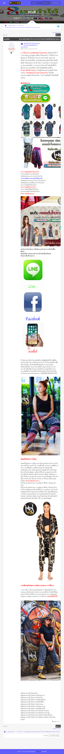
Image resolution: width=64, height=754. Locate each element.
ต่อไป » (59, 32)
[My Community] (15, 2)
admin (11, 43)
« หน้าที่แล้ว (54, 32)
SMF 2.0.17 (19, 751)
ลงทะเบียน (47, 18)
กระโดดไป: (45, 735)
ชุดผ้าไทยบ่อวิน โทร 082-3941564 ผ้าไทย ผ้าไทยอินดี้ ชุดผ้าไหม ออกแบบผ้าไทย (30, 45)
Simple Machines (31, 751)
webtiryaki (44, 751)
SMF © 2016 (25, 751)
